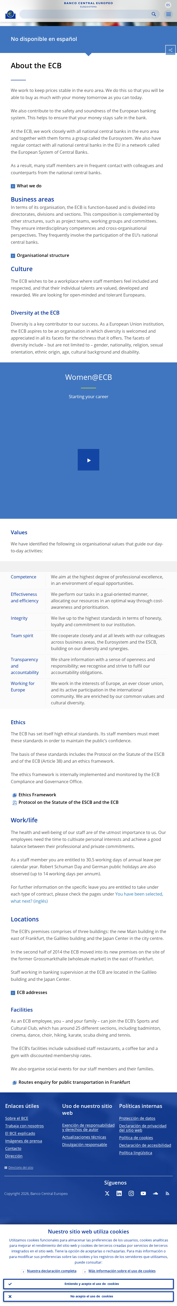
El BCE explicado (20, 1134)
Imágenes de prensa (23, 1141)
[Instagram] (131, 1193)
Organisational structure (43, 256)
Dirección (13, 1156)
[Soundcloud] (155, 1193)
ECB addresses (32, 993)
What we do (29, 186)
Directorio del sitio (20, 1167)
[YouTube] (143, 1193)
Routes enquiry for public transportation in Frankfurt (74, 1083)
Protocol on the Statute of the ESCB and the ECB (69, 803)
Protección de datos (137, 1119)
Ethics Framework (37, 795)
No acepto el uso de (91, 1296)
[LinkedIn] (119, 1193)
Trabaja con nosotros (24, 1126)
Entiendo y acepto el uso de (92, 1284)
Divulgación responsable (84, 1145)
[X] (107, 1193)
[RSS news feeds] (167, 1193)
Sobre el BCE (16, 1119)
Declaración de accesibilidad (145, 1146)
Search (153, 14)
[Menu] (168, 14)
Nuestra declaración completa (51, 1271)
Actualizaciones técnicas (84, 1137)
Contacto (13, 1149)
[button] (168, 5)
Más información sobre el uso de (122, 1271)
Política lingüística (135, 1153)
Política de (136, 1138)
